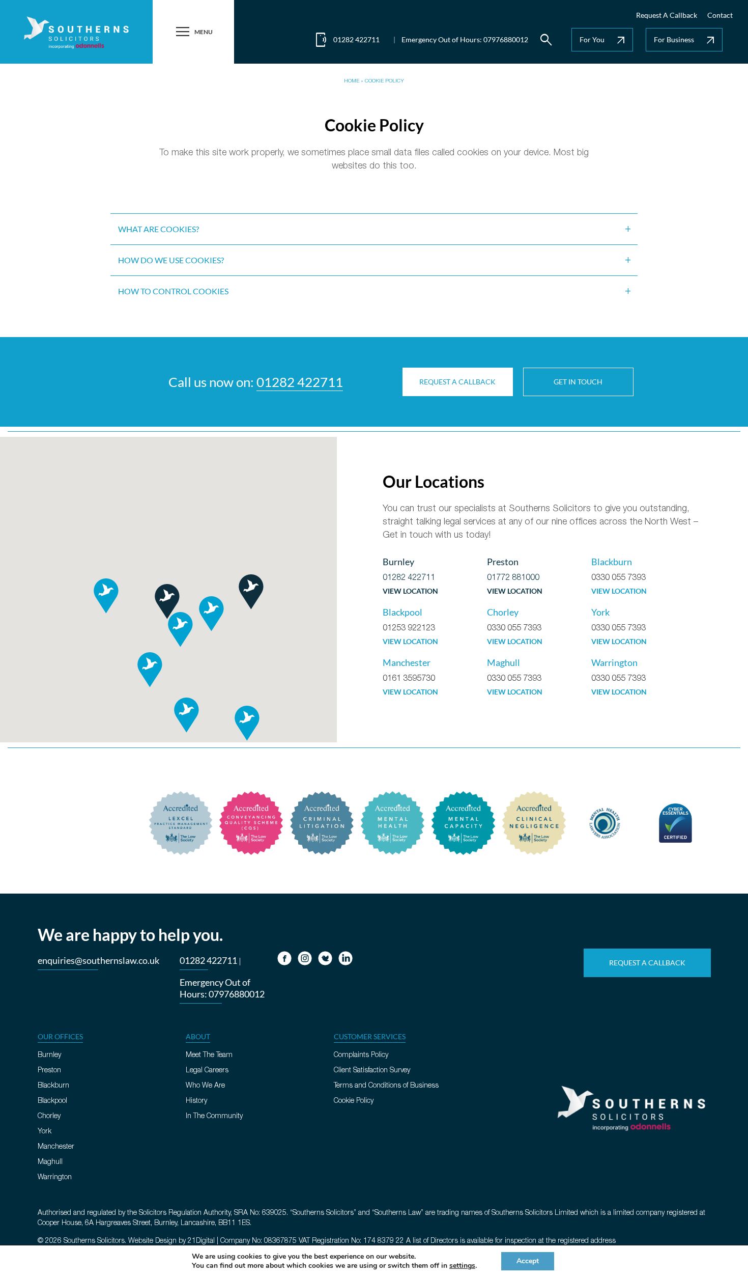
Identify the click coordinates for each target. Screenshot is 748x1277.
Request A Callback (666, 15)
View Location (410, 591)
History (196, 1101)
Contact (720, 15)
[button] (251, 591)
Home (351, 81)
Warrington (55, 1177)
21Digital (201, 1241)
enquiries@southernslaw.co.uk (98, 960)
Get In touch (578, 381)
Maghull (50, 1162)
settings (462, 1265)
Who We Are (205, 1085)
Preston (49, 1070)
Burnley (49, 1055)
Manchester (56, 1147)
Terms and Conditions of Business (386, 1085)
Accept (527, 1261)
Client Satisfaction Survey (372, 1070)
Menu (193, 32)
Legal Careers (207, 1070)
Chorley (49, 1116)
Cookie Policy (353, 1101)
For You (603, 40)
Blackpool (52, 1101)
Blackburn (53, 1085)
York (44, 1131)
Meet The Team (209, 1055)
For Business (685, 40)
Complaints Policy (361, 1055)
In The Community (214, 1116)
